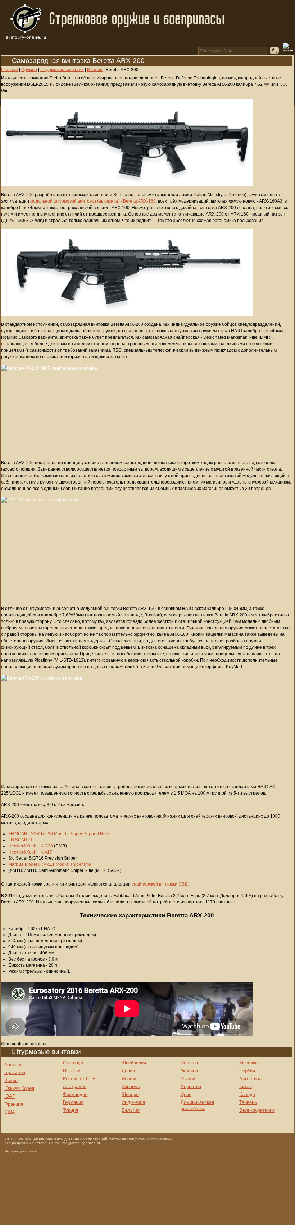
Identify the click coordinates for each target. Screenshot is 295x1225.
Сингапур (73, 1062)
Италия (188, 1078)
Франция (13, 1104)
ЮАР (9, 1096)
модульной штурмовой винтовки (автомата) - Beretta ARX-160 (93, 201)
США (9, 1112)
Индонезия (133, 1102)
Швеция (130, 1094)
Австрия (13, 1064)
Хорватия (191, 1086)
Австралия (74, 1086)
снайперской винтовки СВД (159, 884)
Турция (70, 1110)
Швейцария (134, 1062)
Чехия (11, 1080)
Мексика (248, 1062)
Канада (247, 1094)
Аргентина (250, 1078)
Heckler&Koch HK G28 (30, 846)
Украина (189, 1070)
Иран (186, 1094)
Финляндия (75, 1094)
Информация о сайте (21, 1151)
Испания (72, 1070)
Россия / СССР (79, 1078)
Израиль (131, 1086)
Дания (128, 1070)
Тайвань (248, 1102)
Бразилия (14, 1072)
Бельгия (131, 1110)
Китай (245, 1086)
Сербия (247, 1070)
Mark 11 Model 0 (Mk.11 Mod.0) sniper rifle (49, 864)
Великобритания (257, 1110)
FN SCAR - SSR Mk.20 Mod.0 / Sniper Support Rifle (58, 833)
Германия (73, 1102)
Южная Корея (19, 1088)
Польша (189, 1062)
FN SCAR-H (20, 839)
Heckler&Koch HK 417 (30, 852)
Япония (129, 1078)
